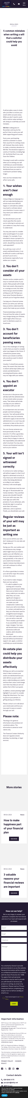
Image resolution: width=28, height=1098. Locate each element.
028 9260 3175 (9, 1079)
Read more (14, 839)
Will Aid (5, 127)
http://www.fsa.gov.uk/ (8, 1028)
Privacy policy (7, 1061)
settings (17, 1092)
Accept (4, 1095)
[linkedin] (10, 1069)
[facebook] (2, 1069)
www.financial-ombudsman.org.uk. (12, 1041)
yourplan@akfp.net (11, 1082)
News (22, 814)
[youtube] (17, 1069)
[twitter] (6, 1069)
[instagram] (13, 1069)
